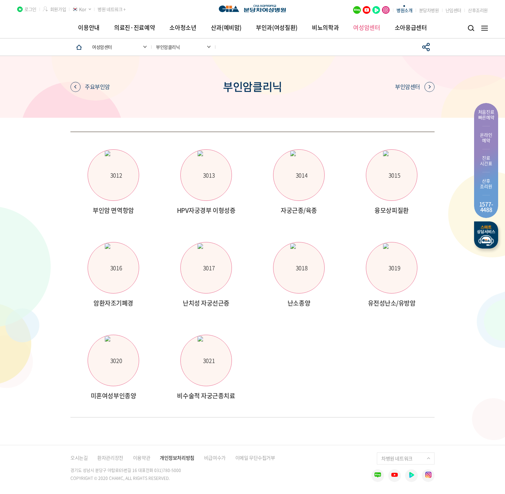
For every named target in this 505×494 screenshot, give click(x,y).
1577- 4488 (486, 207)
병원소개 (404, 10)
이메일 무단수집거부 (255, 457)
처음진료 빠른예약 (486, 114)
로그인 (30, 9)
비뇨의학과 (325, 27)
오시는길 (79, 457)
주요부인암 (97, 86)
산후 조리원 (486, 183)
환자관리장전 (110, 457)
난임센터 (453, 10)
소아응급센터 (411, 27)
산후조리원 (478, 10)
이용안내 (89, 27)
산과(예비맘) (226, 27)
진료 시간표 (486, 160)
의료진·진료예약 (134, 27)
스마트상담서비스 (486, 235)
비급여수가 (215, 457)
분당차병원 (429, 10)
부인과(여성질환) (277, 27)
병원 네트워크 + (111, 9)
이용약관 (141, 457)
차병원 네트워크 (397, 458)
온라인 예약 (486, 137)
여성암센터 (366, 27)
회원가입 (58, 9)
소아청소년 (182, 27)
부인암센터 (407, 86)
